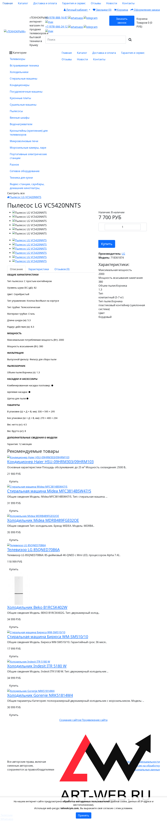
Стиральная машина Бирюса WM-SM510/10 (47, 636)
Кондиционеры (19, 85)
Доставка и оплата (45, 3)
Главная (8, 3)
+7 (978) (56, 17)
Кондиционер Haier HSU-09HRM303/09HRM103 (50, 461)
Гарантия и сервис (74, 3)
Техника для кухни (21, 177)
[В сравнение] (105, 234)
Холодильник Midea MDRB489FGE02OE (43, 520)
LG (123, 253)
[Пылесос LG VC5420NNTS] (29, 240)
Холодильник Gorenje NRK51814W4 (40, 695)
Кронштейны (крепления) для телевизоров (29, 132)
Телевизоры (17, 59)
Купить (106, 244)
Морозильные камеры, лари (28, 147)
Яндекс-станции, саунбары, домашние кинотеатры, (27, 186)
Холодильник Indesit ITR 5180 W (37, 665)
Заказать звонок (122, 20)
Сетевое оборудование (24, 171)
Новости (111, 3)
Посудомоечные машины (26, 91)
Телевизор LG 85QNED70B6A (33, 549)
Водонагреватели (21, 124)
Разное (14, 164)
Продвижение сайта (94, 720)
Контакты (128, 3)
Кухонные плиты (20, 98)
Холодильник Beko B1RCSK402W (37, 607)
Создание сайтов (70, 720)
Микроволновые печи (24, 141)
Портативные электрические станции (28, 156)
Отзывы (96, 3)
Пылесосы (16, 111)
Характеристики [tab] (38, 269)
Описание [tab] (16, 269)
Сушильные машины (23, 104)
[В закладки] (101, 234)
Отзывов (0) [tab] (61, 269)
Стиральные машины (23, 78)
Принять (83, 815)
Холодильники (19, 72)
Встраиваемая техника (24, 65)
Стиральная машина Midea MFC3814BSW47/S (49, 491)
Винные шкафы (19, 117)
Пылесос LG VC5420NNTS (25, 197)
